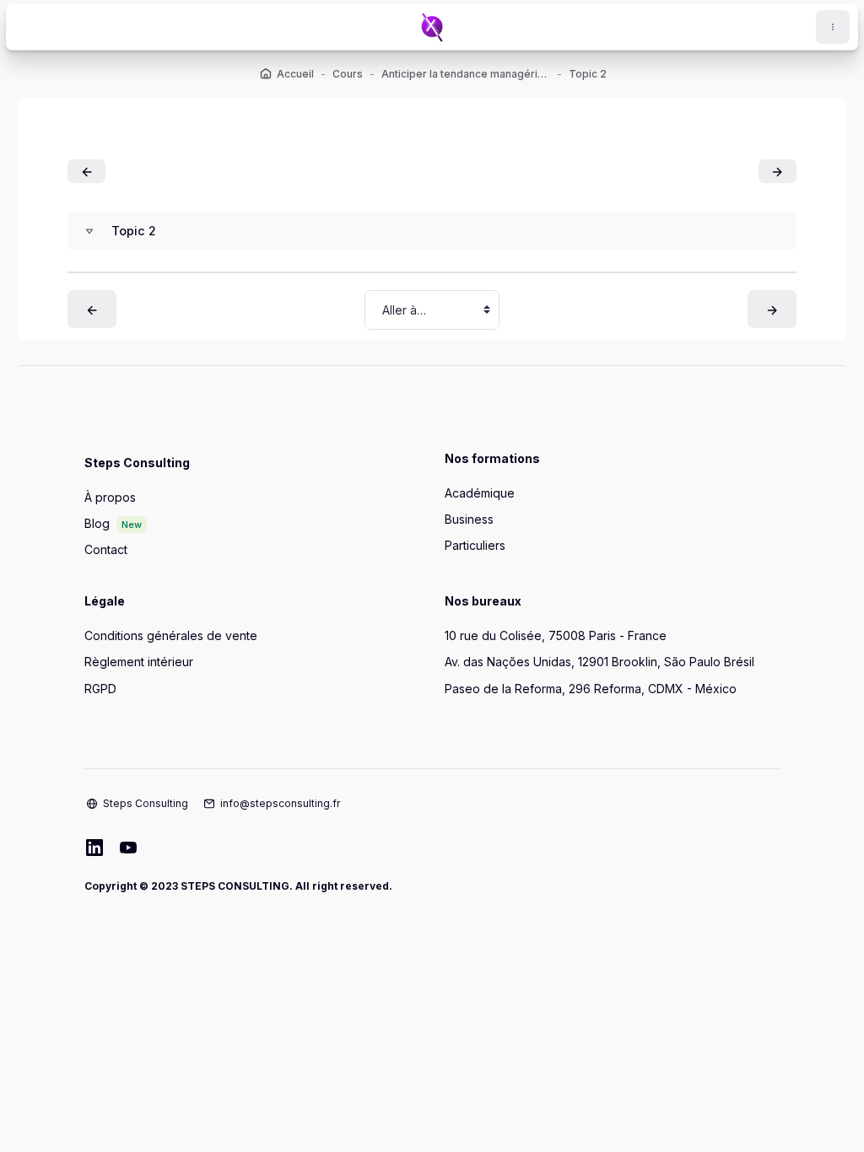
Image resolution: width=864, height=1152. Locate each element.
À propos (110, 497)
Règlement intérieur (138, 661)
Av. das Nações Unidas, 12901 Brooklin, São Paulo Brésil (599, 661)
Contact (105, 549)
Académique (480, 493)
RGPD (100, 688)
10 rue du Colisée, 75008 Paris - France (556, 635)
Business (469, 519)
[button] (89, 231)
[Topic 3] (777, 171)
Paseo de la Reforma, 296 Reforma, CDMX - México (591, 688)
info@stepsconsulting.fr (280, 803)
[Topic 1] (86, 171)
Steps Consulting (145, 803)
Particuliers (475, 545)
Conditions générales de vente (170, 635)
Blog (97, 523)
